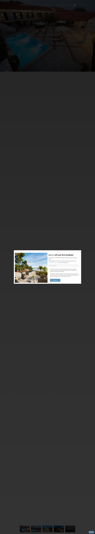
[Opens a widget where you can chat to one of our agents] (91, 532)
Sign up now (55, 280)
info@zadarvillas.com (53, 262)
